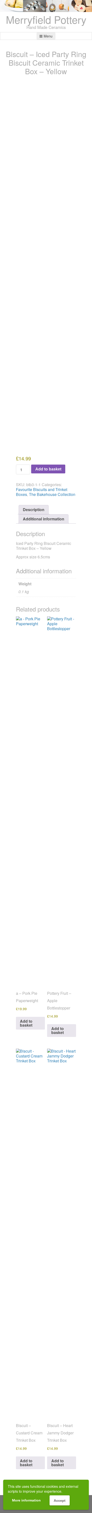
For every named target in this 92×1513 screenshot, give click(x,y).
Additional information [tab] (43, 519)
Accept (60, 1500)
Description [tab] (33, 509)
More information (26, 1500)
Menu (48, 36)
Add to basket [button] (26, 1023)
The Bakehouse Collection (52, 494)
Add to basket (48, 469)
